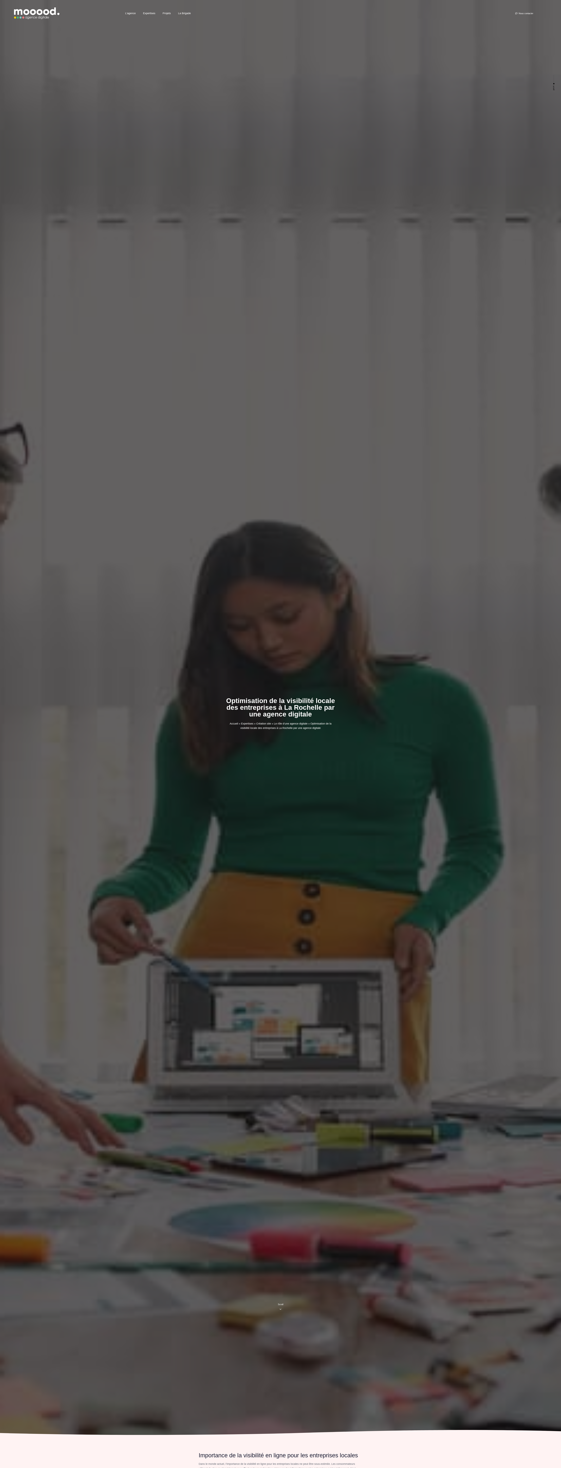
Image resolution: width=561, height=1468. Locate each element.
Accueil (234, 723)
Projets (167, 13)
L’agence (130, 13)
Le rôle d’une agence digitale (291, 723)
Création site (263, 723)
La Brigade (184, 13)
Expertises (149, 13)
